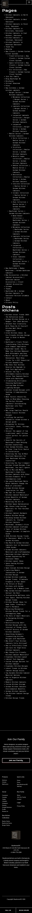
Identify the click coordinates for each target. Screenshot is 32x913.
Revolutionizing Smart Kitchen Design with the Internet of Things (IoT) (16, 625)
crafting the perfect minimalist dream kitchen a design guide (18, 420)
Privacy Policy (12, 302)
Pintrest (4, 805)
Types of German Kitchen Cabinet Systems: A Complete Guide (18, 531)
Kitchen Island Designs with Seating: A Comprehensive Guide (18, 392)
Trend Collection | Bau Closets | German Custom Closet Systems (20, 58)
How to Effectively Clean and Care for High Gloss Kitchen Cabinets (17, 648)
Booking (9, 49)
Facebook (5, 795)
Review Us (5, 811)
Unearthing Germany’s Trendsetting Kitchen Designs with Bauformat (15, 636)
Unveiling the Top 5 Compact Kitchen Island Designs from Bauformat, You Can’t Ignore (18, 465)
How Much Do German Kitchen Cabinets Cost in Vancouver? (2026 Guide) (18, 545)
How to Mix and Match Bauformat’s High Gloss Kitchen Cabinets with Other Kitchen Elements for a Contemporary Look (18, 474)
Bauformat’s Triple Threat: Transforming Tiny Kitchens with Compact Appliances (18, 344)
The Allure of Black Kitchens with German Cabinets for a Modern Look (17, 586)
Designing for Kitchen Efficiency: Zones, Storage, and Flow (18, 426)
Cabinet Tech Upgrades (15, 659)
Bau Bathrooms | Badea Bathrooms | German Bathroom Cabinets (18, 270)
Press (8, 85)
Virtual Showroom (13, 83)
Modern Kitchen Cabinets (16, 682)
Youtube (4, 797)
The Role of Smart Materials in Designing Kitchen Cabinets (18, 618)
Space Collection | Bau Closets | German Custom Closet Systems (20, 65)
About (8, 300)
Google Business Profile (7, 808)
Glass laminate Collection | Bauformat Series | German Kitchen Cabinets (21, 261)
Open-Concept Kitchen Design (18, 568)
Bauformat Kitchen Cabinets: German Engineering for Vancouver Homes (18, 556)
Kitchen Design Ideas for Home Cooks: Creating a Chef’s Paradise (17, 604)
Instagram (5, 803)
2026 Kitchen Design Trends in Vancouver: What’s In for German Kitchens (18, 538)
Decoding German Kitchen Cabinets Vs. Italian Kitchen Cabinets (16, 520)
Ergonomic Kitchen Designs (17, 666)
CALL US (8, 910)
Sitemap (9, 286)
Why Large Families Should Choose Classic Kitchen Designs (17, 413)
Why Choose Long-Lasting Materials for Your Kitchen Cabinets (18, 509)
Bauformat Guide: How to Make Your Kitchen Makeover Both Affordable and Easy (18, 351)
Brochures (10, 81)
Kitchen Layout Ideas (14, 561)
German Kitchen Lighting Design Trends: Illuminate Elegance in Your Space (17, 579)
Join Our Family (12, 76)
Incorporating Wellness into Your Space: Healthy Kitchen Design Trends (18, 597)
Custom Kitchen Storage (15, 684)
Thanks (8, 289)
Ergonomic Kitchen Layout (16, 657)
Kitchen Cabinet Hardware (16, 513)
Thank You (10, 47)
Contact (9, 298)
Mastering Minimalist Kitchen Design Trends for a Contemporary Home (18, 611)
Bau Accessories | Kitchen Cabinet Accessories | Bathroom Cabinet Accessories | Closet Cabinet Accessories (17, 279)
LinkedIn (4, 801)
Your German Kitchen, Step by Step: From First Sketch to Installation (18, 449)
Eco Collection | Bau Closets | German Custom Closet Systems (20, 72)
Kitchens (10, 310)
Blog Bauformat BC (13, 79)
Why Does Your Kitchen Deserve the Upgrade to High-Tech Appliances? (16, 367)
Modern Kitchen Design (15, 515)
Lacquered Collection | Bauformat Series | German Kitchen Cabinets (21, 250)
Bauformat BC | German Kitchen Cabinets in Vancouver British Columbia (17, 293)
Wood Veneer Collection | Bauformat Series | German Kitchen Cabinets (21, 220)
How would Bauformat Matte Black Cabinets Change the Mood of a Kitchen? (17, 483)
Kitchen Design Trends (15, 698)
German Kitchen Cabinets (16, 691)
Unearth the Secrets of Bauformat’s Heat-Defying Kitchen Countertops (17, 442)
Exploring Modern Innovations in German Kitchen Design (15, 572)
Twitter (4, 799)
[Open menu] (29, 2)
